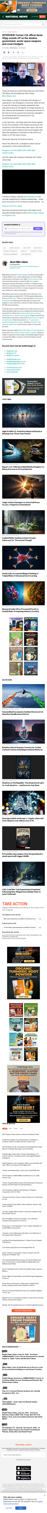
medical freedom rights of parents (25, 332)
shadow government (24, 58)
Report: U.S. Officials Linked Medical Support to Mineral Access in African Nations (23, 468)
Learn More (9, 1508)
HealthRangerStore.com (16, 364)
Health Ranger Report (10, 1347)
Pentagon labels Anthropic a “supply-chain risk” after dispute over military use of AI (23, 819)
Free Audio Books (13, 370)
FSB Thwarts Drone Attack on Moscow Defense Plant (20, 1134)
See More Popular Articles (23, 1310)
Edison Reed (14, 428)
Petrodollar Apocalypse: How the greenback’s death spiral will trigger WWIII (22, 855)
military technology (37, 57)
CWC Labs (12, 298)
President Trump (12, 58)
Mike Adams (13, 48)
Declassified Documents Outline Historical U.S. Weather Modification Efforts (23, 713)
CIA (6, 57)
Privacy (5, 1485)
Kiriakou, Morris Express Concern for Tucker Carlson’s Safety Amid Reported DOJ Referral (22, 748)
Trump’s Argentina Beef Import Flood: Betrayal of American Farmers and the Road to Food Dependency (22, 1184)
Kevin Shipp (27, 57)
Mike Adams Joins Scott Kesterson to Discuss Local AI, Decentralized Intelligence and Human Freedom (22, 1368)
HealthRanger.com (13, 359)
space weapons (34, 58)
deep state (20, 57)
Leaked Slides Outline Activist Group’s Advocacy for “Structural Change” (19, 539)
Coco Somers (14, 571)
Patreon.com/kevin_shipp (12, 206)
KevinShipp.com (9, 96)
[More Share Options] (23, 52)
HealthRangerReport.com (16, 361)
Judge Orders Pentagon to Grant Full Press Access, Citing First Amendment (21, 503)
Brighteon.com (12, 351)
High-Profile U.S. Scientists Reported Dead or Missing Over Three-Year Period (22, 432)
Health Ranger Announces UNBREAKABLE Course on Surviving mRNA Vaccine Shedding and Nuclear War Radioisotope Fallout (23, 1380)
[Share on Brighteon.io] (9, 52)
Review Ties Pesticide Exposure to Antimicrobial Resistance (22, 1305)
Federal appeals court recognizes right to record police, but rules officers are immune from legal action (22, 1164)
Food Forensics (33, 279)
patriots (4, 58)
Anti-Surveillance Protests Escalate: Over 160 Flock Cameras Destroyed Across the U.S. (19, 1219)
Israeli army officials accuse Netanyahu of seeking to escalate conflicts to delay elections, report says (20, 1140)
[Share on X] (18, 52)
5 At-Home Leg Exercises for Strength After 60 (18, 1247)
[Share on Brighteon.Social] (4, 52)
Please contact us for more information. (14, 938)
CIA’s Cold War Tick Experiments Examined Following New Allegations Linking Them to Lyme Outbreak (21, 891)
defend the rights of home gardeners (31, 330)
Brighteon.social (13, 355)
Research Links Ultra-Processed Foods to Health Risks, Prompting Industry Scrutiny (20, 610)
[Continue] (43, 1454)
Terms (9, 1485)
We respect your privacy (23, 1459)
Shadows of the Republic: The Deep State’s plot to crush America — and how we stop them (23, 784)
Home (4, 32)
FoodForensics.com (14, 367)
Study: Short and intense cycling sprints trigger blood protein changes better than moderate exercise (20, 1284)
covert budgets (12, 57)
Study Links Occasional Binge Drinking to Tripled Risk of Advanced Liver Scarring (20, 574)
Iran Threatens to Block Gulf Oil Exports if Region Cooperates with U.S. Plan (19, 1191)
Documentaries (12, 372)
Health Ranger (12, 32)
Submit (37, 228)
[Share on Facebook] (13, 52)
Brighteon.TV (11, 353)
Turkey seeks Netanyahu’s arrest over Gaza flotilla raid (20, 1170)
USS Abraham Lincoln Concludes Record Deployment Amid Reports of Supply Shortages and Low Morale (22, 1148)
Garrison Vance (15, 464)
